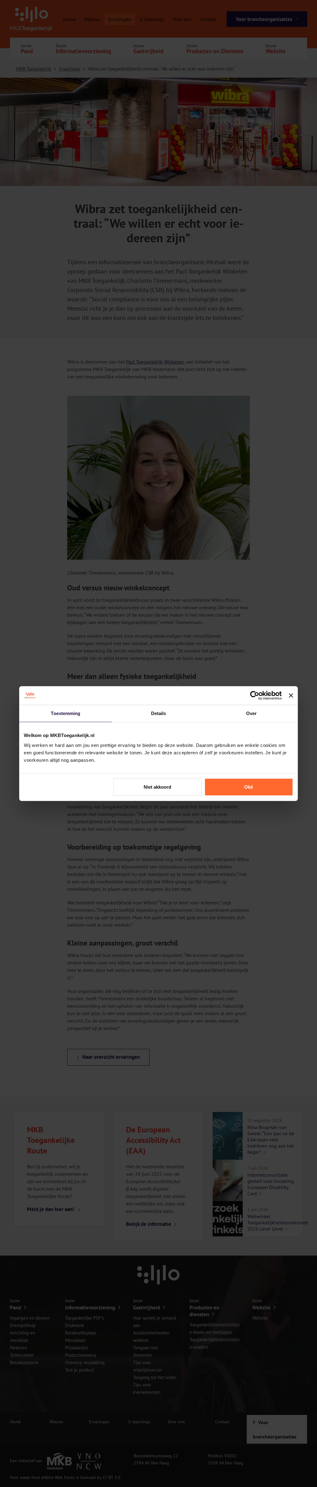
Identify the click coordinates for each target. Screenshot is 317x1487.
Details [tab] (158, 713)
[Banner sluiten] (291, 695)
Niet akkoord (157, 786)
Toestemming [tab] (65, 713)
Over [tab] (251, 713)
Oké (248, 786)
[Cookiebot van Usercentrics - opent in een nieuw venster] (255, 695)
